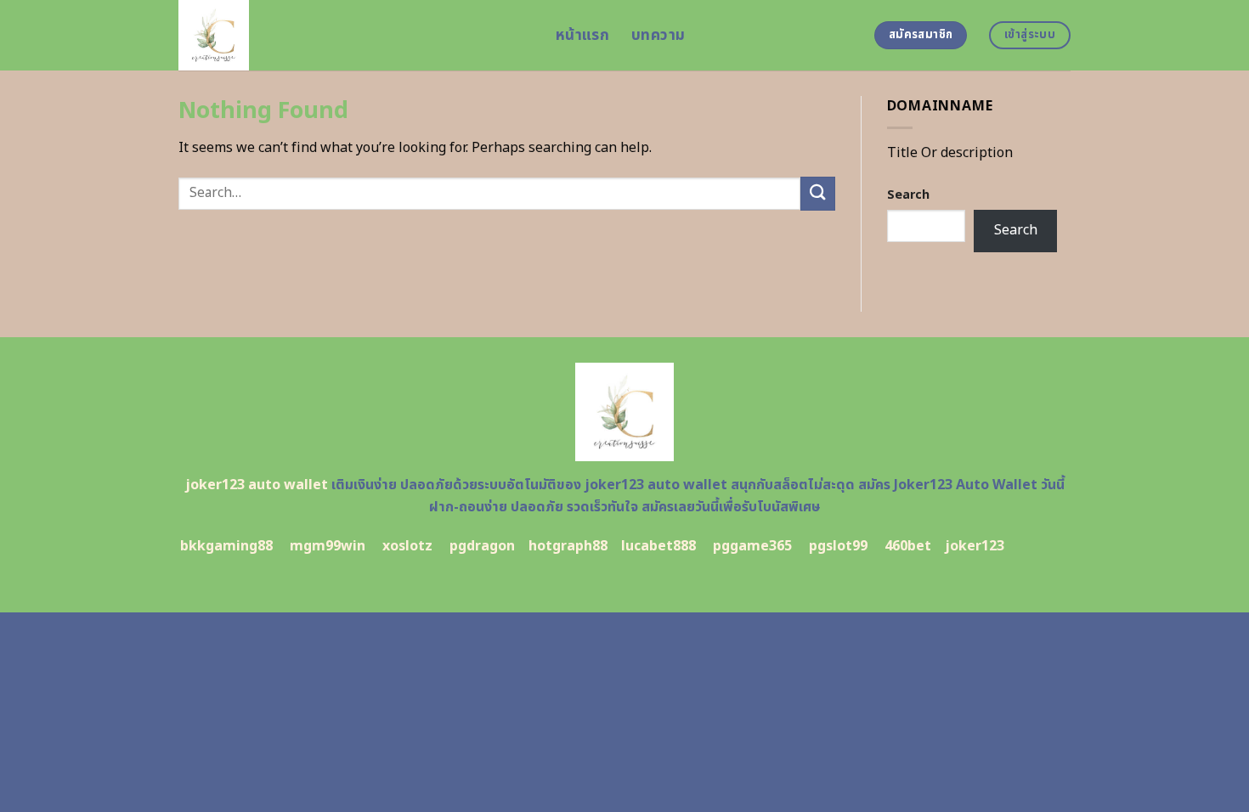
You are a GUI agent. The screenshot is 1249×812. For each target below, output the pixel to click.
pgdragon (482, 546)
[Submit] (817, 193)
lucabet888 (658, 546)
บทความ (658, 35)
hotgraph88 (568, 546)
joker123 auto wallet (256, 485)
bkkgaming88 (226, 546)
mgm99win (327, 546)
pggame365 (752, 546)
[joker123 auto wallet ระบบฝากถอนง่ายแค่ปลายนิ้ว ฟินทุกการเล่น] (354, 35)
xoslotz (407, 546)
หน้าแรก (582, 35)
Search (908, 195)
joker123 (974, 546)
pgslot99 (838, 546)
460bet (907, 546)
